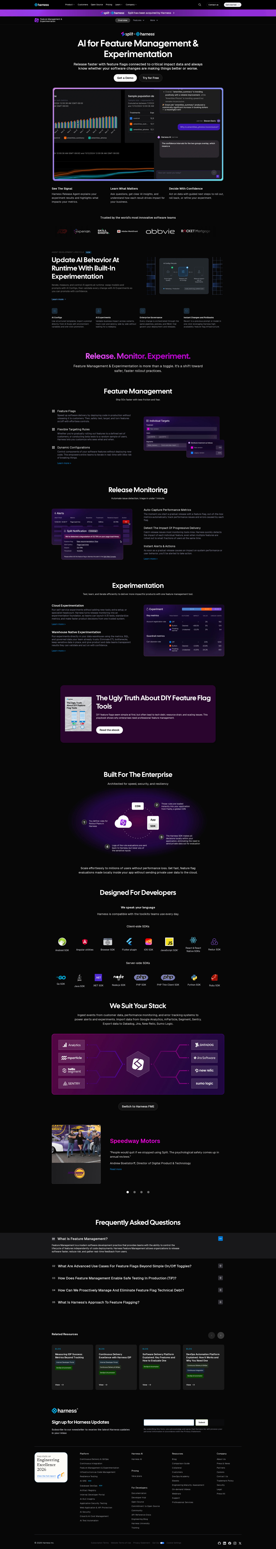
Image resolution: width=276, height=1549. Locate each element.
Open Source (97, 4)
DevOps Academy (180, 1476)
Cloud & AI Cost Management (94, 1516)
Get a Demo (125, 77)
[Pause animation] (214, 172)
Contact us (213, 5)
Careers (220, 1472)
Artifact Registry (88, 1490)
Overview (122, 20)
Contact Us (222, 1476)
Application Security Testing (93, 1503)
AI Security (85, 1512)
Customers (83, 4)
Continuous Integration (195, 1370)
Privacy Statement (141, 1543)
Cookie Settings (174, 1543)
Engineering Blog (140, 1519)
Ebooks (175, 1481)
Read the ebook (109, 729)
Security (221, 1485)
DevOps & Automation (63, 1368)
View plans (137, 1476)
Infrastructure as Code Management (97, 1472)
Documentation (139, 1493)
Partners (221, 1468)
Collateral (177, 1468)
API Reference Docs (141, 1515)
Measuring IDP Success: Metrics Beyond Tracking (69, 1356)
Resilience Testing (88, 1476)
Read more (116, 1169)
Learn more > (70, 463)
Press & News (223, 1463)
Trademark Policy (225, 1481)
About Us (221, 1459)
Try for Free (151, 77)
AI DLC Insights (87, 1499)
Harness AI (137, 1459)
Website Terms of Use (121, 1543)
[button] (70, 5)
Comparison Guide (181, 1463)
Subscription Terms (100, 1543)
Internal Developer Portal (65, 1362)
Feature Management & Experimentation (99, 1468)
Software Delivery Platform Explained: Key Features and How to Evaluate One (159, 1357)
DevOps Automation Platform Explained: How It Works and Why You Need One (203, 1357)
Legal (219, 1489)
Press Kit (221, 1494)
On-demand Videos (181, 1489)
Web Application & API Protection (96, 1508)
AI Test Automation (89, 1521)
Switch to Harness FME (138, 1106)
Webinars (176, 1494)
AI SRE (83, 1481)
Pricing (109, 4)
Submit (202, 1422)
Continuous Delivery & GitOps (110, 1367)
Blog (174, 1459)
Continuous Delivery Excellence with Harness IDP (115, 1356)
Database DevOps (88, 1486)
